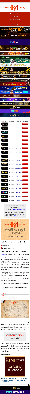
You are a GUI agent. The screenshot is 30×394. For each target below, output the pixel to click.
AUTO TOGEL (18, 140)
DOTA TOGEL (18, 124)
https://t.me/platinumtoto (19, 209)
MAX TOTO (18, 176)
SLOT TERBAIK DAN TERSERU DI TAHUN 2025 (15, 378)
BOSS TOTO (18, 164)
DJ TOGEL (18, 128)
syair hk (12, 248)
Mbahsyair (3, 254)
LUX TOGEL (18, 188)
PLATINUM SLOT (18, 180)
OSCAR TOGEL (18, 172)
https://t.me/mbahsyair (19, 215)
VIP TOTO (18, 160)
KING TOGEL (18, 200)
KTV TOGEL (18, 132)
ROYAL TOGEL (18, 152)
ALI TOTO (18, 184)
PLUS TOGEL (18, 196)
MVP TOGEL (18, 144)
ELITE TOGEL (18, 148)
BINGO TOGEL (18, 192)
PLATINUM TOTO (18, 156)
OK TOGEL (18, 136)
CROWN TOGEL (18, 168)
